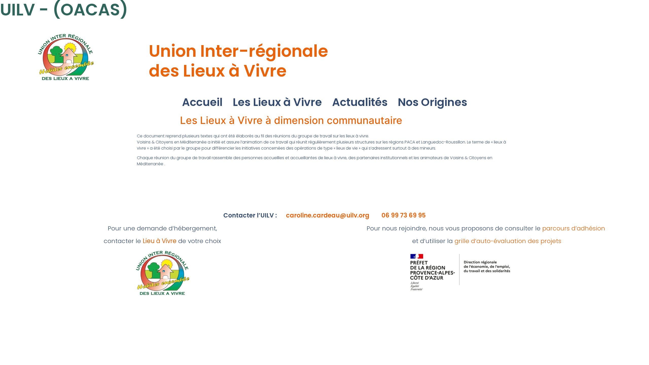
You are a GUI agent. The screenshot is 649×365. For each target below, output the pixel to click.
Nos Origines (432, 102)
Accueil (202, 102)
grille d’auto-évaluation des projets (508, 241)
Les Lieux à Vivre (277, 102)
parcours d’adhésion (573, 228)
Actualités (360, 102)
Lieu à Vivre (159, 241)
